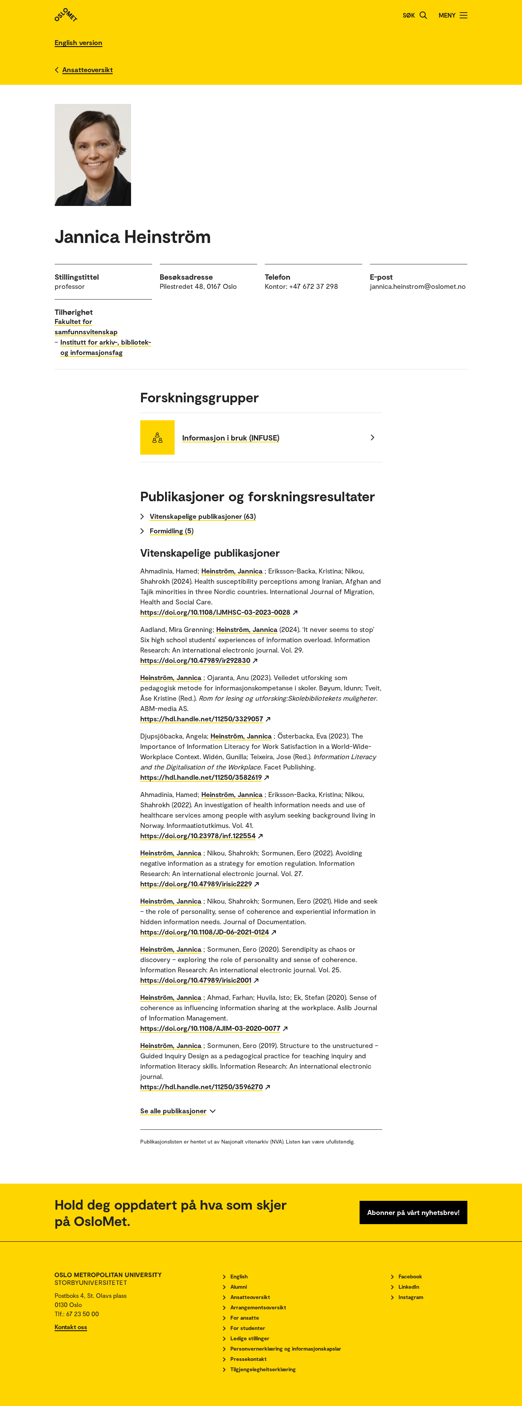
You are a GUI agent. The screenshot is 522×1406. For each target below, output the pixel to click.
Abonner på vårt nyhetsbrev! (413, 1212)
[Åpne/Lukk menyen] (463, 15)
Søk (409, 15)
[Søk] (423, 15)
